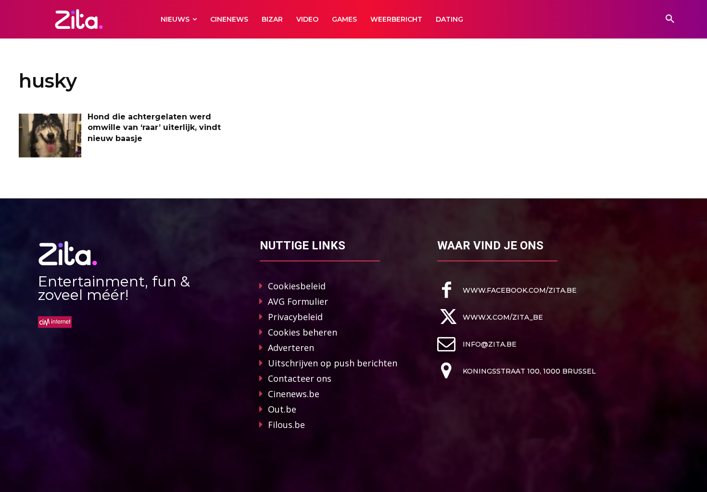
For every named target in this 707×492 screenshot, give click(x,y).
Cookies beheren (302, 332)
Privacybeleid (295, 317)
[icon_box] (507, 290)
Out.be (282, 409)
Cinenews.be (293, 394)
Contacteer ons (299, 378)
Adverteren (291, 347)
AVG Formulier (298, 301)
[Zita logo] (79, 19)
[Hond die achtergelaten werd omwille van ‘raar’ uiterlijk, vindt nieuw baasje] (50, 135)
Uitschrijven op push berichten (332, 363)
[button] (670, 19)
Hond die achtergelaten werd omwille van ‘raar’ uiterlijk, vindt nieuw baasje (154, 127)
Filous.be (286, 424)
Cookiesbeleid (297, 286)
